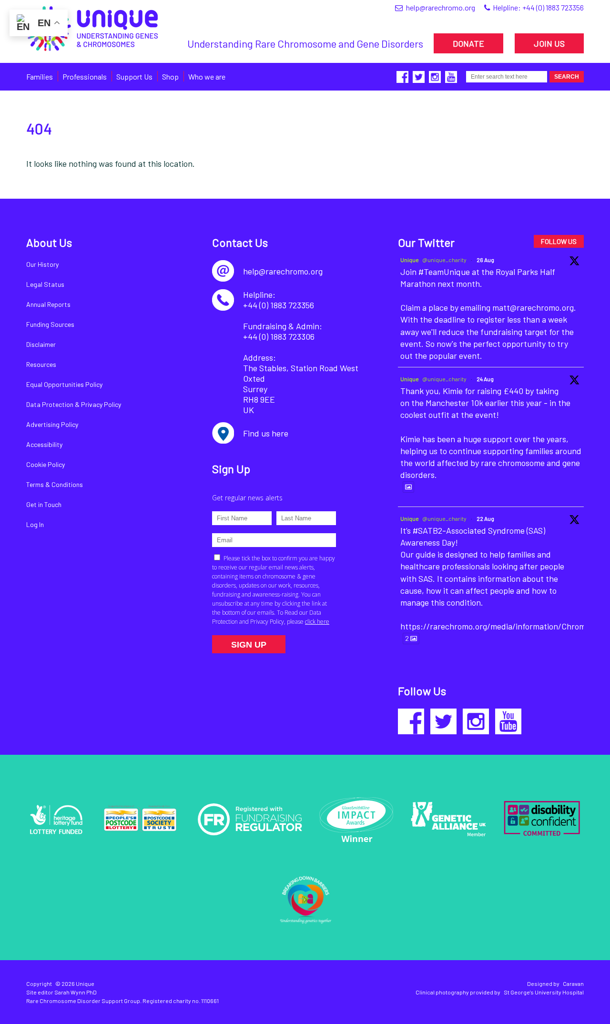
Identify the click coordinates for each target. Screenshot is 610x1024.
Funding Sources (50, 324)
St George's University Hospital (544, 992)
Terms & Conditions (54, 484)
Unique (409, 259)
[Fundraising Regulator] (250, 819)
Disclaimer (41, 344)
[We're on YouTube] (508, 721)
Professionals (84, 76)
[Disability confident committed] (542, 819)
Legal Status (45, 284)
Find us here (265, 433)
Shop (170, 76)
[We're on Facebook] (411, 721)
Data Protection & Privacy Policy (73, 404)
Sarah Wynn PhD (75, 992)
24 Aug (485, 378)
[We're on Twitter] (443, 721)
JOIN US (549, 43)
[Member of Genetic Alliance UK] (448, 819)
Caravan (573, 983)
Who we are (206, 76)
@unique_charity (444, 259)
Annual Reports (48, 304)
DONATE (468, 43)
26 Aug (485, 259)
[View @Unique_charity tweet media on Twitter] (408, 487)
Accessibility (44, 444)
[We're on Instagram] (476, 721)
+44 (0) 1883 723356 (553, 7)
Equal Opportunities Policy (64, 384)
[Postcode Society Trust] (140, 819)
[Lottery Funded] (56, 819)
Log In (35, 524)
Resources (41, 364)
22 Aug (485, 518)
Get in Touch (43, 504)
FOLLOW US (559, 241)
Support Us (134, 76)
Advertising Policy (52, 424)
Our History (42, 264)
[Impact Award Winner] (356, 819)
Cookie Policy (45, 464)
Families (39, 76)
